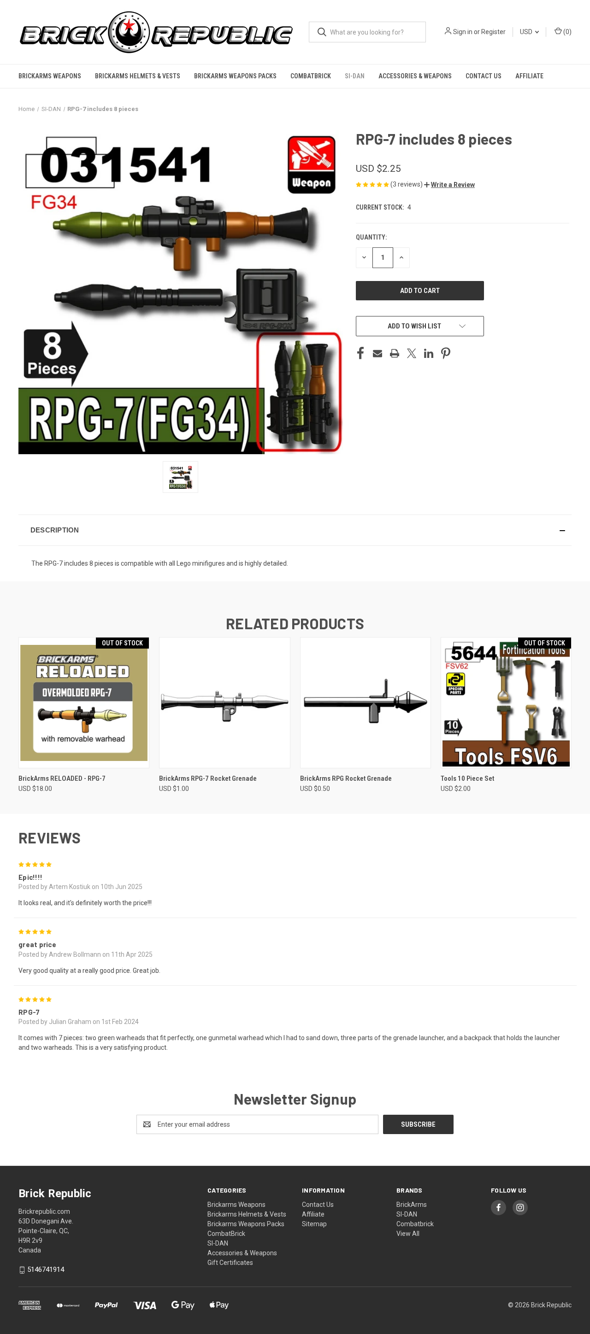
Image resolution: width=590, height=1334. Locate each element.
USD (527, 31)
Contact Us (484, 76)
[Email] (377, 353)
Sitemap (314, 1224)
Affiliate (529, 76)
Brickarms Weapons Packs (235, 76)
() (567, 31)
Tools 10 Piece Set (467, 778)
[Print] (394, 353)
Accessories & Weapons (415, 76)
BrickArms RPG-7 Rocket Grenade (208, 778)
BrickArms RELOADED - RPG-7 (62, 778)
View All (407, 1233)
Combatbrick (415, 1224)
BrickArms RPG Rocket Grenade (346, 778)
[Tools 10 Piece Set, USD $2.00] (506, 702)
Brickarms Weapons (49, 76)
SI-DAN (355, 76)
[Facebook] (360, 353)
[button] (449, 184)
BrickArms (411, 1204)
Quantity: (371, 237)
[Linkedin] (428, 353)
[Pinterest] (445, 353)
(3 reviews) (407, 184)
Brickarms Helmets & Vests (137, 76)
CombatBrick (310, 76)
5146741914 (45, 1269)
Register (493, 31)
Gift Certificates (230, 1262)
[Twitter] (411, 353)
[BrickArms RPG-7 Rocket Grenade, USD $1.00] (224, 702)
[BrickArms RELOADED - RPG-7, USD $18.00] (84, 702)
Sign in (462, 31)
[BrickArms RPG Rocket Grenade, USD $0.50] (365, 702)
